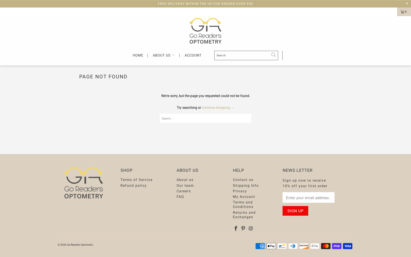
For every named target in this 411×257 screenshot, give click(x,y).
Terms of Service (137, 180)
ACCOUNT (193, 55)
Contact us (243, 180)
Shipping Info (246, 186)
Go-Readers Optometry (80, 244)
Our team (185, 186)
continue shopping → (218, 108)
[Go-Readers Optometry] (205, 30)
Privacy (240, 191)
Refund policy (134, 186)
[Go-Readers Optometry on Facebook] (236, 229)
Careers (184, 191)
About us (162, 55)
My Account (244, 197)
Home (138, 55)
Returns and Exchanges (244, 215)
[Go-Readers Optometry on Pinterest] (243, 229)
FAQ (180, 197)
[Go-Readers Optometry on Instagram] (251, 229)
